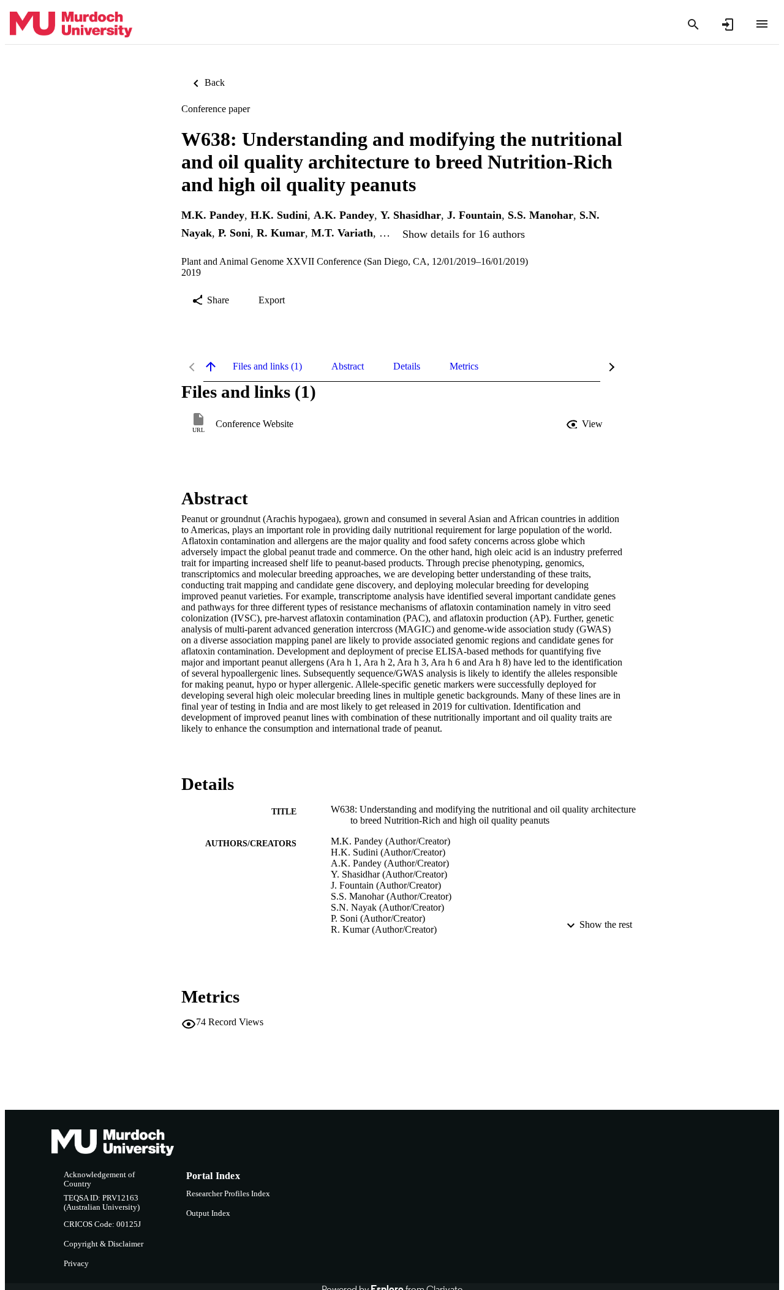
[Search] (693, 24)
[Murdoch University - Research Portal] (71, 25)
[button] (585, 424)
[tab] (267, 366)
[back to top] (210, 366)
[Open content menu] (762, 24)
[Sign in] (727, 24)
